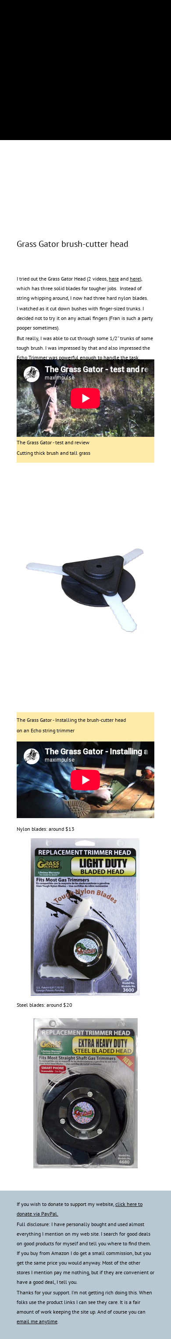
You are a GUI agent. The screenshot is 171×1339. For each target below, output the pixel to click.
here (114, 278)
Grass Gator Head (67, 278)
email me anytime (37, 1321)
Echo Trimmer (32, 357)
